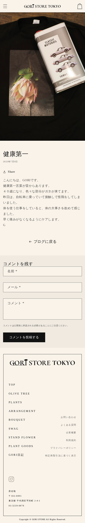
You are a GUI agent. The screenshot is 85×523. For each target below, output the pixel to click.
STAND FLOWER (22, 437)
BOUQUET (17, 419)
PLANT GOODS (21, 446)
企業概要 (71, 432)
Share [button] (11, 171)
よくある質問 (68, 425)
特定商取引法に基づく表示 (60, 456)
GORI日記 (16, 454)
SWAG (14, 428)
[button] (5, 6)
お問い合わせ (68, 417)
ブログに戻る (45, 242)
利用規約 (71, 440)
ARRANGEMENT (22, 411)
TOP (12, 384)
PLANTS (15, 402)
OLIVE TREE (19, 393)
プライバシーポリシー (63, 448)
